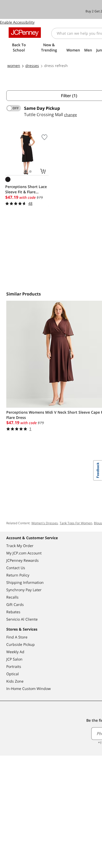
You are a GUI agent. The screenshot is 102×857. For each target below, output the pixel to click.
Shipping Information (25, 582)
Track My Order (19, 545)
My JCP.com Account (24, 552)
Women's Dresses (44, 523)
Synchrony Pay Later (24, 589)
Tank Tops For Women (76, 523)
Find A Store (16, 637)
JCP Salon (14, 659)
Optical (12, 673)
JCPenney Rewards (22, 560)
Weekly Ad (15, 651)
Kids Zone (15, 681)
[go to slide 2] (30, 171)
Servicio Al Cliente (22, 619)
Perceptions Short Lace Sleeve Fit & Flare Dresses (26, 189)
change (70, 114)
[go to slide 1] (25, 171)
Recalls (12, 597)
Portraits (13, 666)
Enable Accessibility (17, 22)
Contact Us (15, 567)
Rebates (13, 611)
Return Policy (17, 575)
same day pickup (42, 108)
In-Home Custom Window (28, 688)
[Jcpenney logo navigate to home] (24, 32)
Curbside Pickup (20, 644)
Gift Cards (15, 604)
